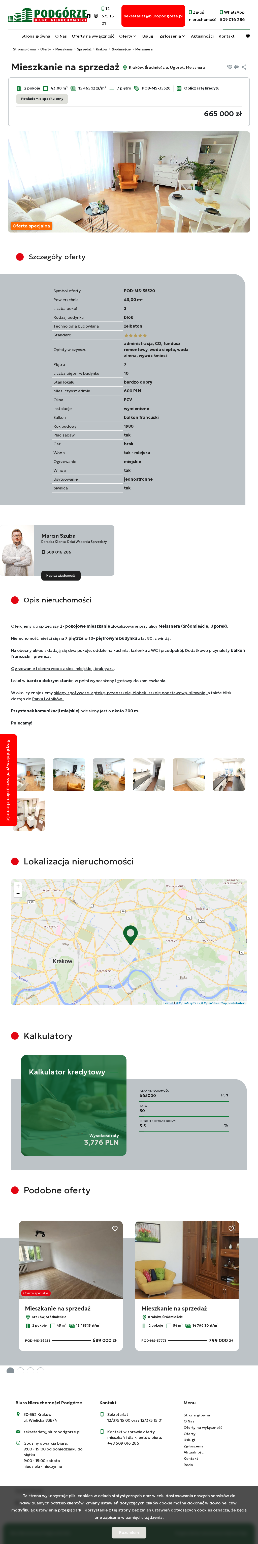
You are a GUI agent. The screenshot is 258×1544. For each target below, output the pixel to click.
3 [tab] (30, 1371)
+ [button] (18, 886)
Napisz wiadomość (61, 575)
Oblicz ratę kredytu (201, 88)
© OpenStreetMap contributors (223, 1003)
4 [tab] (40, 1371)
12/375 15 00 (118, 1420)
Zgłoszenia (194, 1446)
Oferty (125, 36)
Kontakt (227, 36)
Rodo (188, 1465)
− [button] (18, 893)
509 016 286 (59, 552)
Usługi (148, 36)
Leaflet (168, 1003)
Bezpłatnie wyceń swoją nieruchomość (8, 780)
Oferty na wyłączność (93, 36)
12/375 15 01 (152, 1420)
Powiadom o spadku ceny (42, 99)
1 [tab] (10, 1371)
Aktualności (202, 36)
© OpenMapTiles (188, 1003)
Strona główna (35, 36)
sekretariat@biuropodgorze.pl (51, 1432)
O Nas (61, 36)
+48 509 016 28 (122, 1443)
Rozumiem (129, 1532)
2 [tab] (20, 1371)
